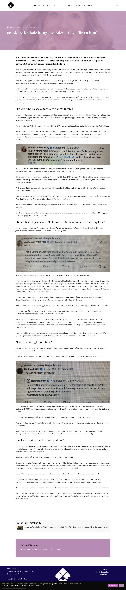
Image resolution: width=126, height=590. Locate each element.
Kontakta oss (12, 569)
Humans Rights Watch (38, 275)
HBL (19, 89)
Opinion (70, 5)
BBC (94, 336)
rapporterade (104, 177)
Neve (9, 579)
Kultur (62, 5)
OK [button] (121, 586)
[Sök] (117, 5)
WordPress (24, 579)
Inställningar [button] (113, 586)
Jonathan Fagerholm (14, 27)
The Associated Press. (62, 199)
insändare (89, 126)
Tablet (60, 446)
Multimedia (88, 5)
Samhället (46, 5)
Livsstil (78, 5)
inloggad (34, 549)
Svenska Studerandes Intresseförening (20, 571)
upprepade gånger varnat (30, 177)
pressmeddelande (42, 291)
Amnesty (22, 275)
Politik (55, 5)
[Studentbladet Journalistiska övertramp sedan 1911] (11, 5)
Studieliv (37, 5)
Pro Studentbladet (13, 574)
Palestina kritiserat (84, 115)
